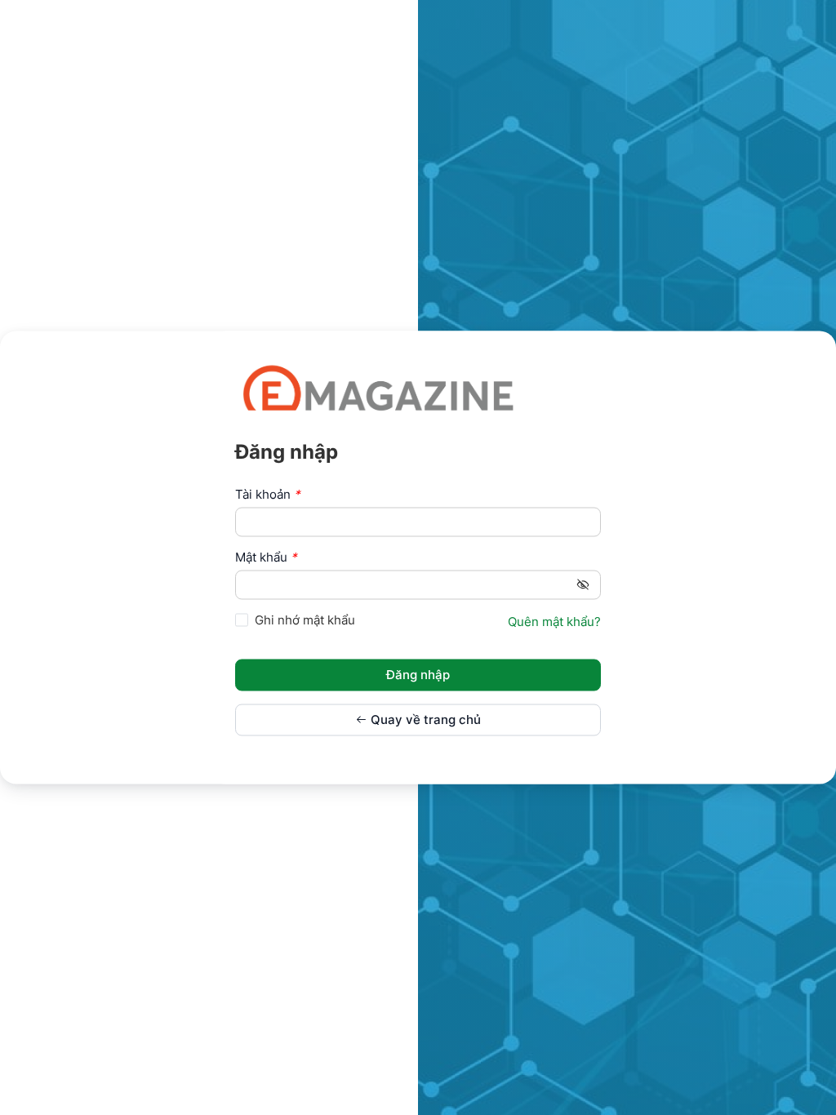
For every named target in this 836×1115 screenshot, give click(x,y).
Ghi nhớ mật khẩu (305, 620)
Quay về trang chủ (424, 720)
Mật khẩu (266, 557)
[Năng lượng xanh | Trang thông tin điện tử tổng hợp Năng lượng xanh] (378, 387)
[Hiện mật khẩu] (583, 584)
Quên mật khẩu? (554, 622)
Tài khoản (267, 494)
